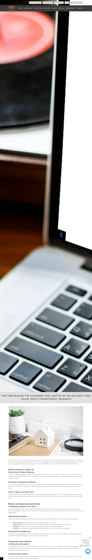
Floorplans (28, 8)
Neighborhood (71, 8)
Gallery (54, 8)
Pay (67, 2)
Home (21, 8)
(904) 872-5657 (77, 2)
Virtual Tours (35, 2)
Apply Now (59, 2)
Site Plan (61, 8)
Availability (48, 2)
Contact (80, 8)
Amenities (47, 8)
